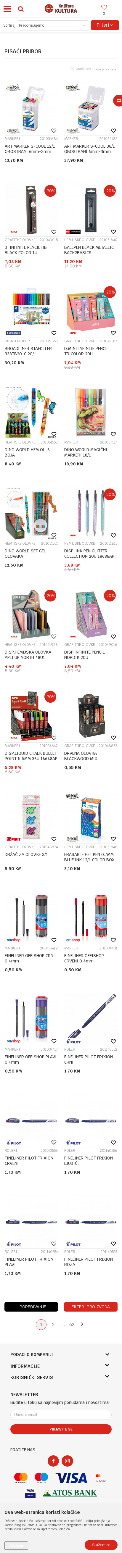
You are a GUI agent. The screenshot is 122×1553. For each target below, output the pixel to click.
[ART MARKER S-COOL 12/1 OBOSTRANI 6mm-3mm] (31, 108)
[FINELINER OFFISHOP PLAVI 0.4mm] (31, 1019)
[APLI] (13, 232)
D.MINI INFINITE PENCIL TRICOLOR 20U (86, 351)
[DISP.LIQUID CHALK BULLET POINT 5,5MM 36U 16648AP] (31, 715)
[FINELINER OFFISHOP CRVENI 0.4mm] (90, 918)
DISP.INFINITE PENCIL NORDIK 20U (84, 654)
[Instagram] (67, 1461)
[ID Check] (101, 1478)
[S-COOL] (13, 131)
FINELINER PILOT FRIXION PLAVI (29, 1262)
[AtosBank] (70, 1493)
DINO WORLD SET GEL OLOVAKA (25, 553)
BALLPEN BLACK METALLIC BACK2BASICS (89, 250)
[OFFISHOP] (13, 940)
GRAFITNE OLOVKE (20, 240)
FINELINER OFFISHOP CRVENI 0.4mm (84, 958)
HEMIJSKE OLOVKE (79, 240)
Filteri (103, 25)
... (63, 1324)
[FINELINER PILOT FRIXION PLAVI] (31, 1221)
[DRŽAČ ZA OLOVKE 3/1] (31, 817)
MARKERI (12, 139)
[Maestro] (41, 1478)
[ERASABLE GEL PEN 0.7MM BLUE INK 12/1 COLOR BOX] (90, 817)
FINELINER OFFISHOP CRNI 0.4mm (30, 958)
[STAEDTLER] (13, 333)
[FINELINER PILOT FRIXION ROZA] (90, 1221)
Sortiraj (9, 25)
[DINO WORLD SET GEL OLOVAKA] (31, 513)
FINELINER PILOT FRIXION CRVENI (29, 1160)
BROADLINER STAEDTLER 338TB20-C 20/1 (28, 351)
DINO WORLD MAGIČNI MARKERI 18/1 (85, 452)
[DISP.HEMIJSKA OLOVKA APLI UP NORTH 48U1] (31, 614)
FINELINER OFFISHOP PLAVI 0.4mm (31, 1059)
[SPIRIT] (13, 839)
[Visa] (71, 1478)
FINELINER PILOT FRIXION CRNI (88, 1059)
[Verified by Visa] (30, 1493)
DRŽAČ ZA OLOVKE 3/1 (26, 854)
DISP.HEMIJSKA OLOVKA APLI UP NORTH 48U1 (28, 654)
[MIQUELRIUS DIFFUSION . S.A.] (73, 232)
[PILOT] (73, 1041)
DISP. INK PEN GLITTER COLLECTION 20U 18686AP (89, 553)
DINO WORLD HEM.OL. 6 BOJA (27, 452)
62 (71, 1324)
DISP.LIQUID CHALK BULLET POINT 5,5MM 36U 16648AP (31, 756)
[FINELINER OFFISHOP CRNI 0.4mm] (31, 918)
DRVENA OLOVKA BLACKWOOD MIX (80, 756)
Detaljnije (16, 1545)
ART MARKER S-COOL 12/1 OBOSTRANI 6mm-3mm (30, 148)
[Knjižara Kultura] (61, 8)
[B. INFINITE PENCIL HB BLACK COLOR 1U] (31, 209)
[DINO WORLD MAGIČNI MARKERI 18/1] (90, 412)
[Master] (21, 1478)
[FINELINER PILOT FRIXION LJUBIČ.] (90, 1120)
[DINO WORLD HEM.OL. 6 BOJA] (31, 412)
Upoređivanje (31, 1307)
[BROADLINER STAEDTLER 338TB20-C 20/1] (31, 311)
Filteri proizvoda (91, 1307)
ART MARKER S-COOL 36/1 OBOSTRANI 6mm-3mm (89, 148)
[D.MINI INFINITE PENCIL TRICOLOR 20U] (90, 311)
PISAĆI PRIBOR (17, 341)
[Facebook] (53, 1461)
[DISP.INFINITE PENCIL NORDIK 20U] (90, 614)
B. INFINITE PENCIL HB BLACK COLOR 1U (26, 250)
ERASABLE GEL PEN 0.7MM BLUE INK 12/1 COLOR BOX (89, 857)
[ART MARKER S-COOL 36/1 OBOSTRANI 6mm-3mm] (90, 108)
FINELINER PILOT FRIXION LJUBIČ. (88, 1160)
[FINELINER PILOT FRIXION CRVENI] (31, 1120)
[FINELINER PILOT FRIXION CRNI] (90, 1019)
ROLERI (70, 1049)
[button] (21, 8)
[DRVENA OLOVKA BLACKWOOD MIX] (90, 715)
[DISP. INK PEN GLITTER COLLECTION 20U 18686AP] (90, 513)
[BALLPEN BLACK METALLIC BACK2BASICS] (90, 209)
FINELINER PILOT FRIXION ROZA (88, 1262)
